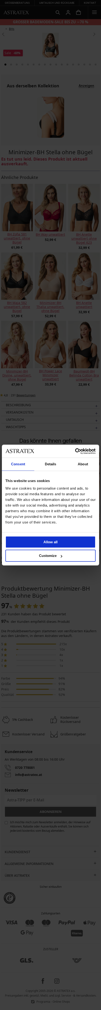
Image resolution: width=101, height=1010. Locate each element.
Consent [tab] (18, 464)
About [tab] (83, 464)
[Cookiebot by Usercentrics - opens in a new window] (75, 451)
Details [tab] (50, 464)
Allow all (50, 542)
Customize (48, 556)
